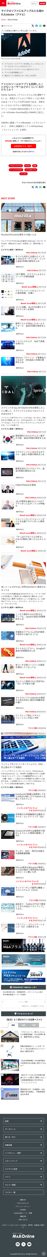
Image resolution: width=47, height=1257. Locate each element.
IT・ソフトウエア (16, 170)
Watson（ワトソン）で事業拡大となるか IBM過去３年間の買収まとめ (30, 360)
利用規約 (23, 1210)
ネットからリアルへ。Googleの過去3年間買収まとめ (30, 649)
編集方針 (23, 1200)
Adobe (27, 165)
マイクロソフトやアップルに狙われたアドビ (21, 69)
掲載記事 (23, 1216)
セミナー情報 (10, 1185)
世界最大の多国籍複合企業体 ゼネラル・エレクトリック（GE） (30, 815)
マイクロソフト (30, 170)
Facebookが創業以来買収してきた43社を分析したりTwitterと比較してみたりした (30, 796)
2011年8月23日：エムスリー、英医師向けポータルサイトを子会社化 (23, 993)
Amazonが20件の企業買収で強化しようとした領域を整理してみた (30, 833)
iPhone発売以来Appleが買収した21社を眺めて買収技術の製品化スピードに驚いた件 (30, 869)
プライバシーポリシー (23, 1206)
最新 (13, 1025)
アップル (23, 174)
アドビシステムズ (16, 165)
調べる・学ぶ (10, 1137)
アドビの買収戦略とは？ (14, 72)
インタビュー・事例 (13, 1153)
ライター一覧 (10, 1192)
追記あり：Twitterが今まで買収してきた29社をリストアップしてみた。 (30, 906)
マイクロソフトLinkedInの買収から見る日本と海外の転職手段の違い (30, 700)
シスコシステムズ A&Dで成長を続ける (29, 342)
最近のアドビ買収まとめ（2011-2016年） (20, 75)
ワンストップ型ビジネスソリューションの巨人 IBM (27, 716)
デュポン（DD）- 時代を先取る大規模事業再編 (29, 852)
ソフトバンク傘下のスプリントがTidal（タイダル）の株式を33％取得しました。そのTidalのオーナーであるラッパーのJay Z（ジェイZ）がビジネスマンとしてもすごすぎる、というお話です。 (23, 421)
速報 (7, 1121)
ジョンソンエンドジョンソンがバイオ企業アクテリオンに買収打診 (29, 521)
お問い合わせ (23, 1219)
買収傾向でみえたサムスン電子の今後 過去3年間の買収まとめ (30, 436)
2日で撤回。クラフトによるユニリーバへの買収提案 (30, 275)
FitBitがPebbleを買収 (25, 484)
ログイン (34, 3)
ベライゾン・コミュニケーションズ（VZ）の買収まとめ (29, 925)
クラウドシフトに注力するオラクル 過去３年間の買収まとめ (29, 453)
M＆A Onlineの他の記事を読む (34, 182)
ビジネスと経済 (7, 249)
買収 (34, 165)
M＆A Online (13, 19)
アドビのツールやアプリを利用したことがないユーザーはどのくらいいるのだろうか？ (24, 65)
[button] (19, 1001)
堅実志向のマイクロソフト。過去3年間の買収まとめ (29, 469)
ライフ (7, 1177)
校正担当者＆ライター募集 (23, 1213)
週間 (23, 1025)
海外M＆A (19, 249)
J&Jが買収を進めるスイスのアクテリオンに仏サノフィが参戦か (29, 503)
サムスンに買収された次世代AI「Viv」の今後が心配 (29, 682)
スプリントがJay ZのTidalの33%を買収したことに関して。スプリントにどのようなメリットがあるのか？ (23, 410)
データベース (10, 1129)
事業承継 (8, 1145)
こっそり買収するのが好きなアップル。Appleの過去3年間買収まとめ (30, 616)
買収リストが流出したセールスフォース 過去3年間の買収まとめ (30, 326)
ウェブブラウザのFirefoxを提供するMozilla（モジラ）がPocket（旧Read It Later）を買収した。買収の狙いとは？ (23, 243)
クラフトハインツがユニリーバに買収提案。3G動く (29, 291)
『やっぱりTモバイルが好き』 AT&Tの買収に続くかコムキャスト (30, 539)
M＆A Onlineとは (23, 1203)
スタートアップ (11, 1161)
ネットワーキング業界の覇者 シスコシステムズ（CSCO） (30, 888)
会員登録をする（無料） (23, 146)
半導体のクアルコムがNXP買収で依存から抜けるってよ (29, 633)
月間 (34, 1025)
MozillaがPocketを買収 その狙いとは (18, 234)
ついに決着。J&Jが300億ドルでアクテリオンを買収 (30, 308)
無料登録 (42, 3)
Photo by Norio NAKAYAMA (10, 59)
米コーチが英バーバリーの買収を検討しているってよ (29, 666)
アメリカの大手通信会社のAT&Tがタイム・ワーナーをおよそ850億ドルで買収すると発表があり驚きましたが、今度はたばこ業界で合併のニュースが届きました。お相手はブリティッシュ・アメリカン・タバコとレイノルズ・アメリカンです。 (23, 598)
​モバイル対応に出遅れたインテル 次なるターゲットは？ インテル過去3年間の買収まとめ (30, 259)
